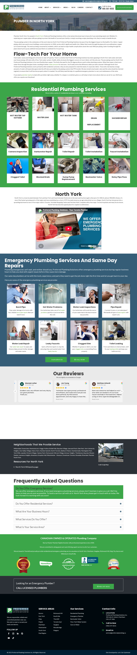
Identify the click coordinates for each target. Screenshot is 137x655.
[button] (121, 391)
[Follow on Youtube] (9, 638)
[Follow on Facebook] (9, 633)
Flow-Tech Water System (78, 622)
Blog (73, 7)
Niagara (56, 630)
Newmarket (42, 627)
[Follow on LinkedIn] (18, 633)
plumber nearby (27, 75)
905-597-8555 (104, 586)
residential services (67, 93)
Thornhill (56, 619)
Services (56, 7)
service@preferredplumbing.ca (116, 633)
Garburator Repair (43, 151)
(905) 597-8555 (111, 626)
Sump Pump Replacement (68, 178)
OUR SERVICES (57, 359)
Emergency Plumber (76, 616)
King (40, 619)
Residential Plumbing (77, 613)
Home (40, 7)
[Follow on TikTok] (13, 638)
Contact (89, 7)
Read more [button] (56, 399)
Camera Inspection (17, 151)
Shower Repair (119, 118)
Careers (80, 7)
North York (39, 36)
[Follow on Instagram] (13, 633)
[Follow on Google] (22, 633)
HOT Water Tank (68, 115)
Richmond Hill (57, 613)
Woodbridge (57, 627)
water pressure (53, 64)
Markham (42, 625)
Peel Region (42, 633)
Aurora (41, 613)
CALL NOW (80, 359)
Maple (41, 622)
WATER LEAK (43, 117)
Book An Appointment (124, 7)
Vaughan (56, 625)
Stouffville (56, 616)
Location (110, 613)
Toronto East (57, 622)
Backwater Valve (75, 619)
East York (42, 616)
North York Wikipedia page (27, 467)
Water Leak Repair (21, 343)
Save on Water (74, 625)
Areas (65, 7)
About (46, 7)
